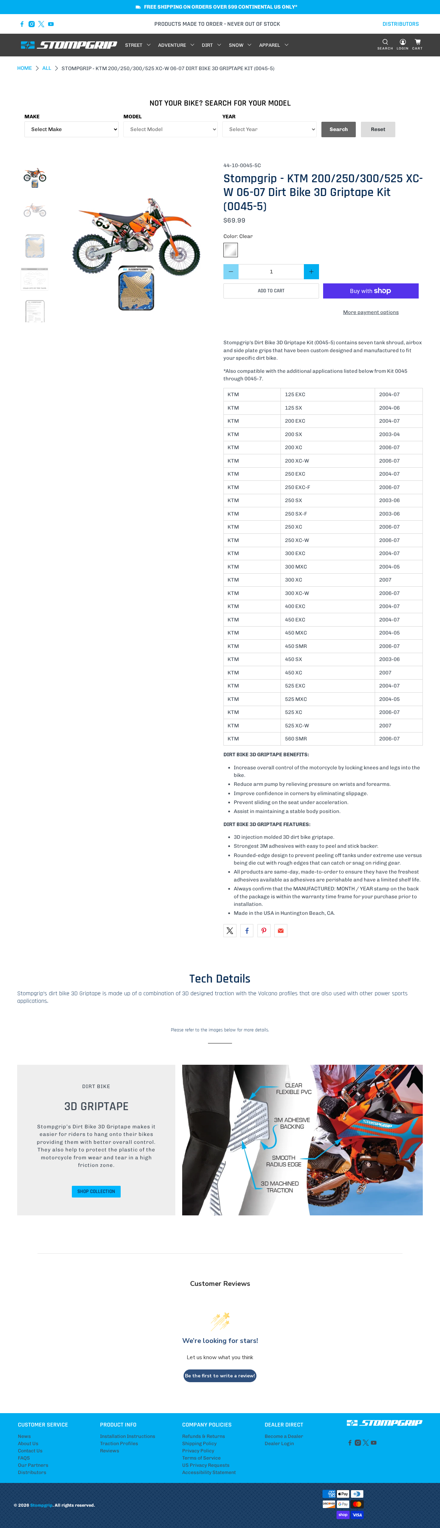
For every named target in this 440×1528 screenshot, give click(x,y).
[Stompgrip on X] (41, 24)
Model (132, 116)
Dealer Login (279, 1443)
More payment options (371, 312)
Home (24, 68)
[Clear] (230, 250)
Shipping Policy (199, 1443)
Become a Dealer (284, 1436)
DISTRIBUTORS (401, 24)
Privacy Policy (198, 1451)
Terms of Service (201, 1458)
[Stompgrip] (69, 45)
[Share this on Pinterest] (264, 930)
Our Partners (33, 1465)
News (24, 1436)
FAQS (24, 1458)
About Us (28, 1443)
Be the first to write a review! (220, 1376)
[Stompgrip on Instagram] (32, 24)
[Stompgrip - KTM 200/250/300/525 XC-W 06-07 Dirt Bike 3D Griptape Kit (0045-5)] (136, 242)
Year (228, 116)
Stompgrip (41, 1505)
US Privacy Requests (206, 1465)
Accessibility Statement (209, 1472)
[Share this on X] (229, 930)
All (46, 68)
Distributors (32, 1472)
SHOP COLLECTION (96, 1191)
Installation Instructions (127, 1436)
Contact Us (30, 1451)
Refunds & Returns (203, 1436)
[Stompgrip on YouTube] (51, 24)
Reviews (109, 1451)
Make (32, 116)
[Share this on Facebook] (246, 930)
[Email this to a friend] (280, 930)
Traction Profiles (119, 1443)
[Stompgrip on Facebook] (22, 24)
